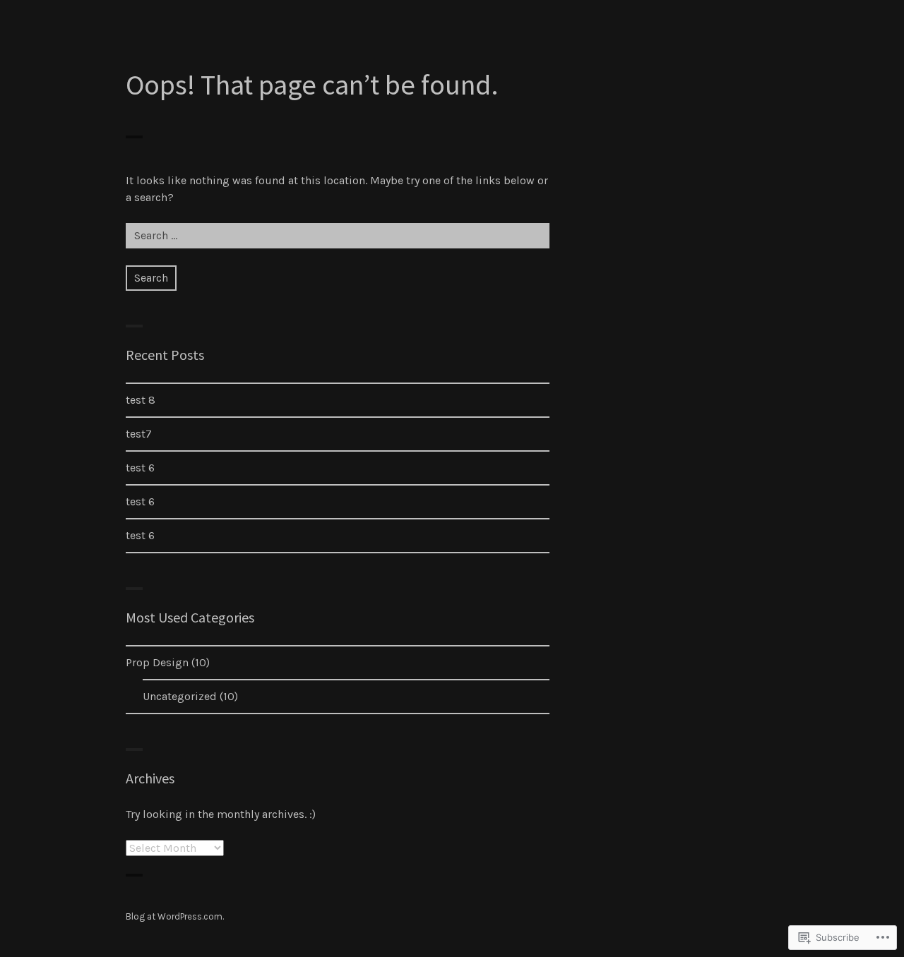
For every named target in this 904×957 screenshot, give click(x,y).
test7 (139, 433)
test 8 (140, 400)
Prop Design (157, 662)
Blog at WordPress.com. (175, 916)
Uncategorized (180, 696)
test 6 (140, 467)
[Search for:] (337, 235)
